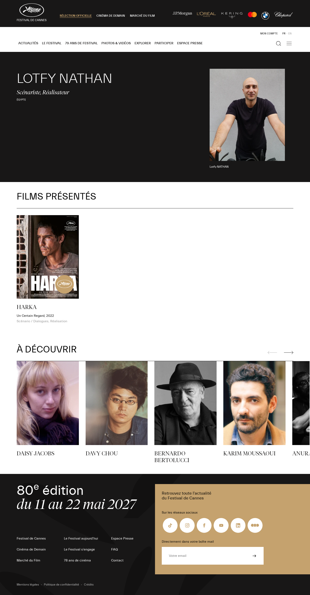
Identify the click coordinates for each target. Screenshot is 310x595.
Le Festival (51, 43)
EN (290, 33)
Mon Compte (269, 33)
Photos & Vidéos (116, 43)
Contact (117, 560)
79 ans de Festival (81, 43)
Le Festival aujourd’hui (81, 538)
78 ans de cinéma (77, 560)
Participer (164, 43)
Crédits (89, 584)
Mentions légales (28, 584)
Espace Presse (190, 43)
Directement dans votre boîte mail (188, 542)
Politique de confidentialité (61, 584)
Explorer (143, 43)
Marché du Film (28, 560)
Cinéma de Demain (31, 549)
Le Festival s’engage (79, 549)
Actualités (28, 43)
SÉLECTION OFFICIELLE (76, 16)
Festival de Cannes (31, 538)
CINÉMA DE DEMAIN (110, 16)
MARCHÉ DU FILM (142, 16)
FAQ (114, 549)
